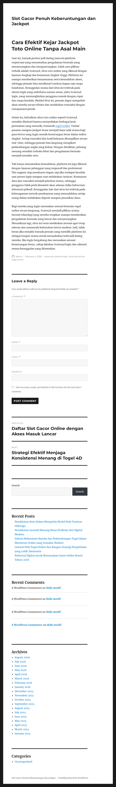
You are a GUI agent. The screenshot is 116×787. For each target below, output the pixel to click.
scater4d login (61, 256)
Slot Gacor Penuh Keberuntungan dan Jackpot (34, 778)
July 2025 (20, 712)
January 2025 (23, 733)
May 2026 (21, 670)
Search (16, 485)
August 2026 (22, 657)
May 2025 (20, 720)
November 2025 (24, 695)
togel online (62, 125)
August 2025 (22, 708)
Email (16, 357)
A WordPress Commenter (27, 624)
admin (19, 256)
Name (16, 342)
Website (17, 372)
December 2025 (24, 691)
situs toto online (77, 256)
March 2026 (22, 678)
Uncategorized (23, 761)
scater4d (48, 256)
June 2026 (21, 665)
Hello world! (53, 587)
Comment (18, 296)
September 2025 (24, 703)
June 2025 (21, 716)
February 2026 (23, 682)
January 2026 (23, 686)
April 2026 (21, 674)
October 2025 (23, 699)
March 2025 (22, 729)
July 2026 (20, 661)
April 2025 (21, 725)
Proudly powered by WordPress (73, 778)
